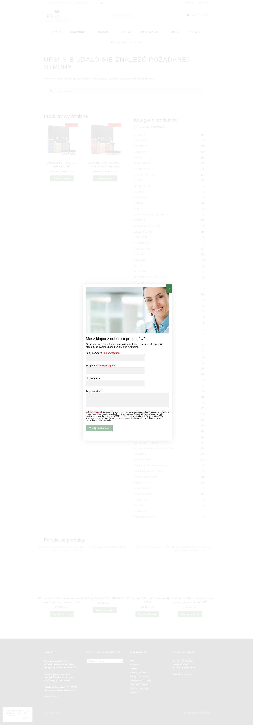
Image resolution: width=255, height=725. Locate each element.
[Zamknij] (169, 288)
